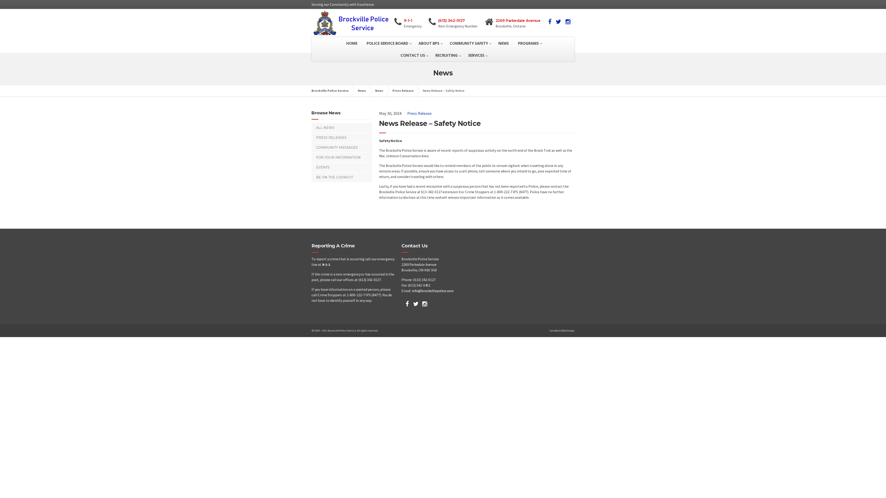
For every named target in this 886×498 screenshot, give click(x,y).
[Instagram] (424, 304)
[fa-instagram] (568, 21)
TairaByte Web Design (562, 330)
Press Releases (331, 138)
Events (323, 167)
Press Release (419, 113)
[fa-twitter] (558, 21)
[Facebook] (407, 304)
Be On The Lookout (334, 177)
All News (325, 128)
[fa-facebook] (549, 21)
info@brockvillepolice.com (433, 290)
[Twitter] (415, 304)
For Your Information (338, 157)
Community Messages (337, 147)
